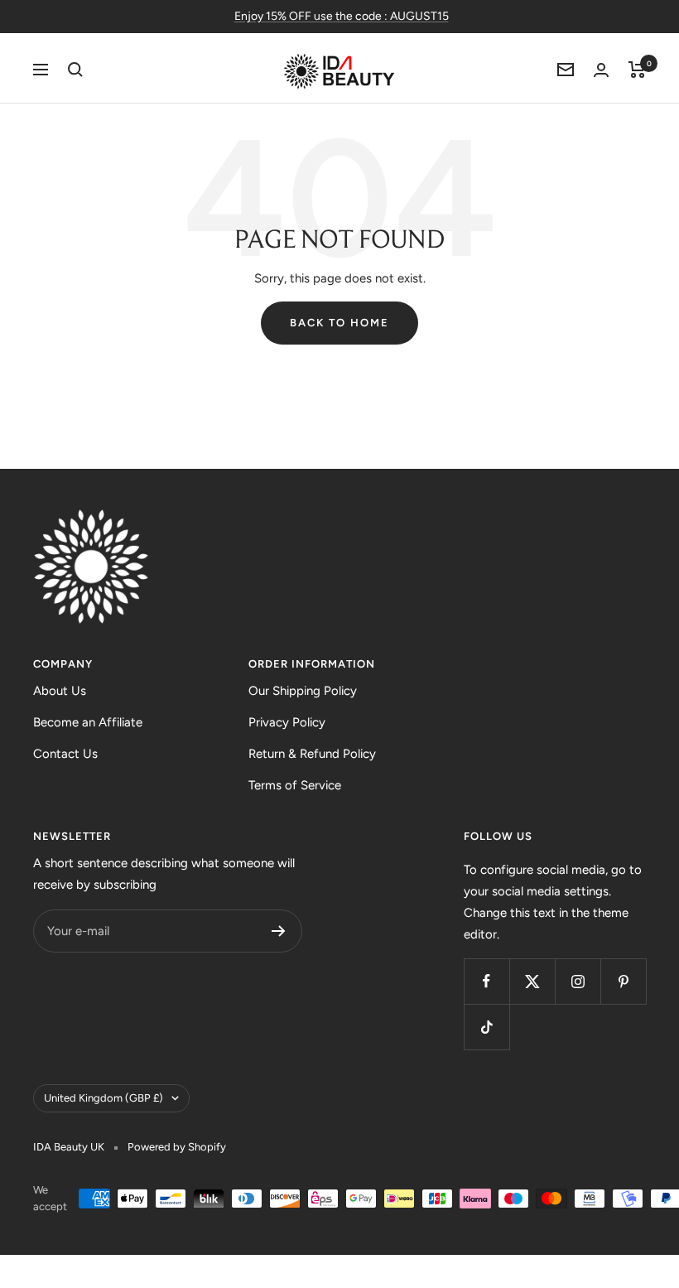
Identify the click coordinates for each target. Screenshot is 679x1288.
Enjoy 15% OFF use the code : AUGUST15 (341, 16)
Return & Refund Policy (312, 753)
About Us (59, 690)
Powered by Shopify (177, 1147)
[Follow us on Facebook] (486, 981)
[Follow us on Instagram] (577, 981)
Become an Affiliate (87, 722)
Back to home (339, 322)
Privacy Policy (286, 722)
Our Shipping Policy (302, 690)
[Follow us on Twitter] (532, 981)
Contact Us (65, 753)
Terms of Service (294, 785)
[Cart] (637, 69)
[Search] (75, 69)
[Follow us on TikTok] (486, 1026)
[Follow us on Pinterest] (623, 981)
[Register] (279, 931)
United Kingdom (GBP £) (103, 1098)
